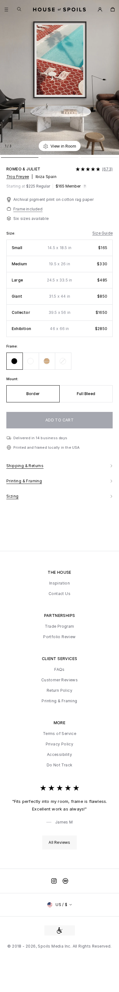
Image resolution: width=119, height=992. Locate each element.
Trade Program (59, 626)
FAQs (59, 669)
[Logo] (59, 9)
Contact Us (59, 594)
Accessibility (59, 755)
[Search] (19, 9)
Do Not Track (60, 765)
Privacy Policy (60, 744)
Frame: (12, 346)
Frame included (28, 209)
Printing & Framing (59, 701)
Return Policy (59, 690)
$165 (68, 186)
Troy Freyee (17, 176)
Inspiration (59, 583)
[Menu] (6, 9)
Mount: (12, 378)
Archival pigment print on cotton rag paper (53, 199)
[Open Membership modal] (100, 9)
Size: (10, 233)
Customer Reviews (59, 680)
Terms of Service (59, 734)
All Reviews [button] (59, 842)
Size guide (102, 233)
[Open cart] (112, 9)
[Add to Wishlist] (111, 146)
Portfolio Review (59, 637)
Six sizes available (31, 218)
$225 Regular (28, 186)
